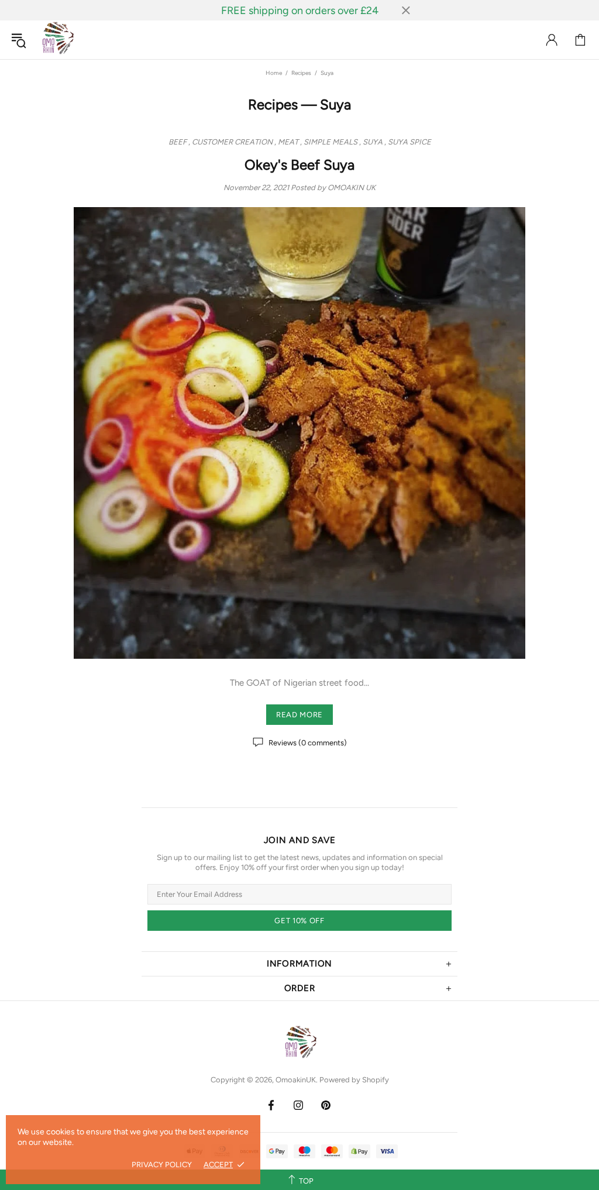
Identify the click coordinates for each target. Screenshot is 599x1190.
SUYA (373, 141)
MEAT (288, 141)
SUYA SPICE (409, 141)
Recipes (301, 73)
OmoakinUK (56, 39)
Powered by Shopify (354, 1079)
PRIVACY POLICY (162, 1164)
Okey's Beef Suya (299, 164)
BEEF (177, 141)
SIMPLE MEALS (330, 141)
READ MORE (299, 714)
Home (274, 73)
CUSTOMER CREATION (232, 141)
